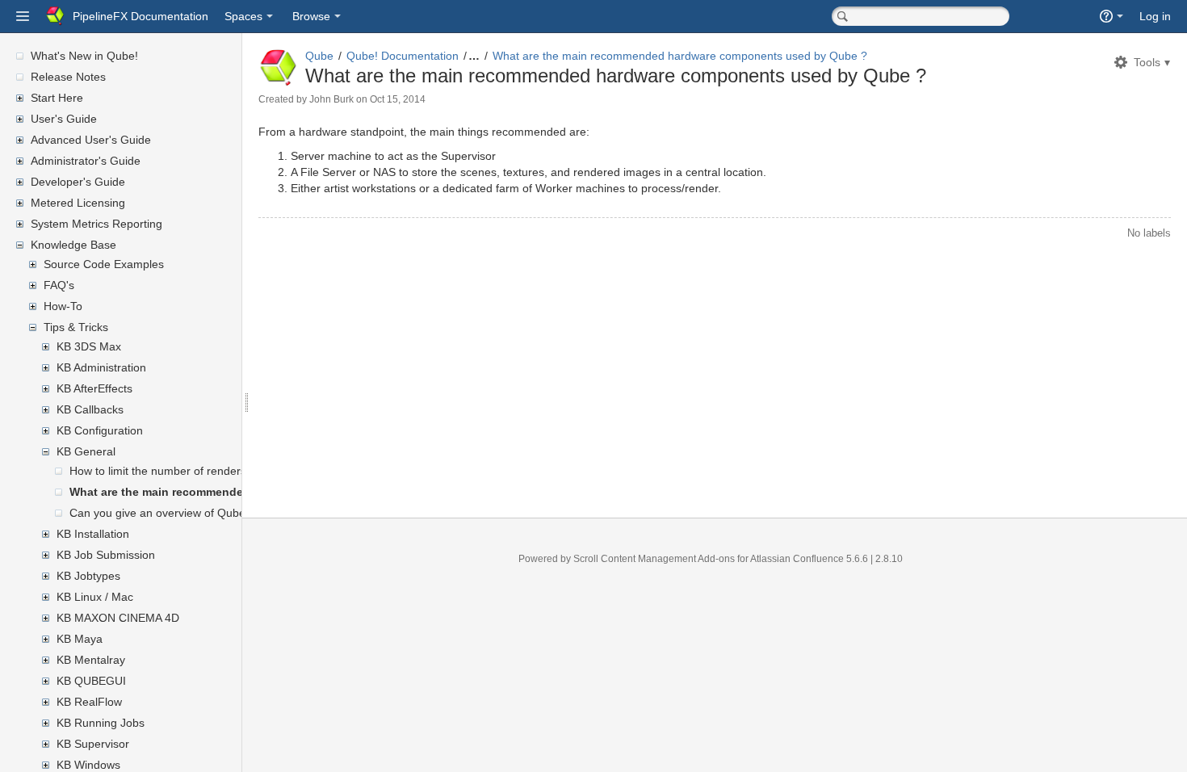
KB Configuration (100, 430)
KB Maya (80, 638)
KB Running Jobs (101, 722)
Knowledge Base (73, 244)
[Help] (1111, 16)
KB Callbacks (90, 409)
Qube (319, 55)
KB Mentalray (91, 659)
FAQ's (59, 285)
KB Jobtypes (88, 575)
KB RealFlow (89, 701)
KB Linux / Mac (95, 596)
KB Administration (101, 367)
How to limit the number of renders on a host (183, 470)
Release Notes (68, 76)
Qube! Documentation (402, 55)
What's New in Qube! (84, 55)
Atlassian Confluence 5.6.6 (810, 558)
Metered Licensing (78, 202)
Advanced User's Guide (91, 139)
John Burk (331, 99)
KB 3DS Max (89, 346)
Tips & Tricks (76, 327)
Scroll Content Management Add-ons (654, 558)
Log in (1155, 16)
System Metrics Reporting (96, 223)
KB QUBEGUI (91, 680)
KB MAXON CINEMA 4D (118, 617)
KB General (86, 451)
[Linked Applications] (22, 16)
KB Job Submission (106, 554)
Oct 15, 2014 (398, 99)
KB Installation (93, 533)
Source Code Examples (104, 264)
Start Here (57, 97)
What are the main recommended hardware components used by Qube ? (680, 55)
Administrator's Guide (86, 160)
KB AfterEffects (94, 388)
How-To (63, 306)
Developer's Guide (78, 181)
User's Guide (64, 118)
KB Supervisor (93, 743)
